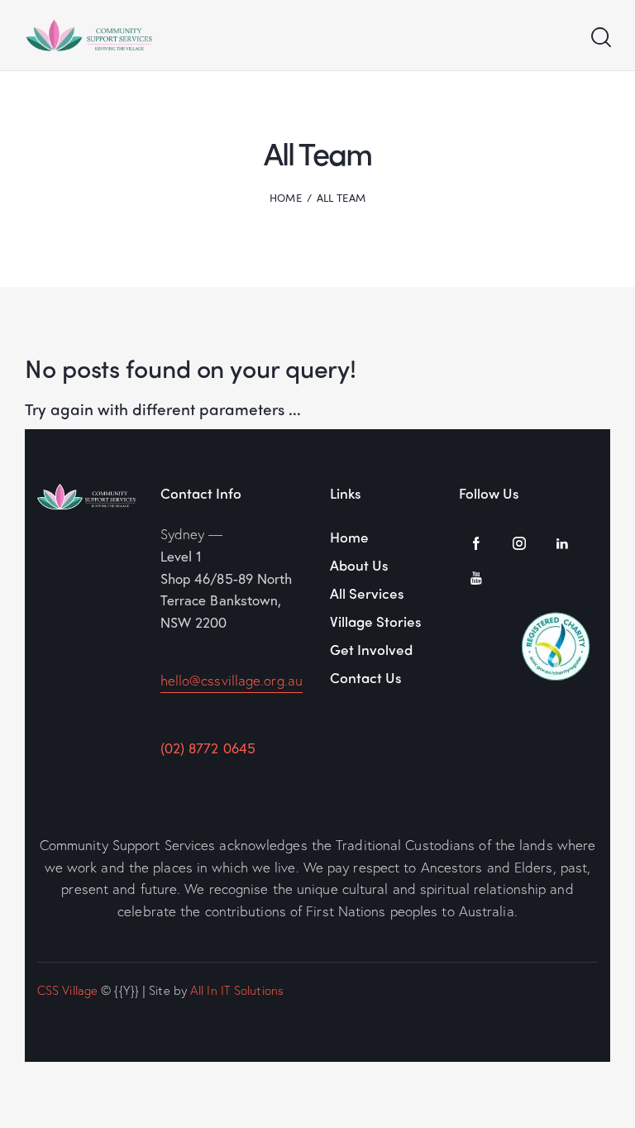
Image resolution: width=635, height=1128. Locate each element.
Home (286, 197)
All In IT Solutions (237, 990)
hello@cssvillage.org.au (231, 680)
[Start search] (600, 37)
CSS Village (67, 990)
